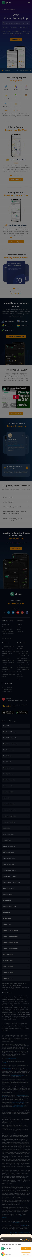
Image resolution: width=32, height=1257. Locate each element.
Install (26, 1248)
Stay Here (26, 1254)
